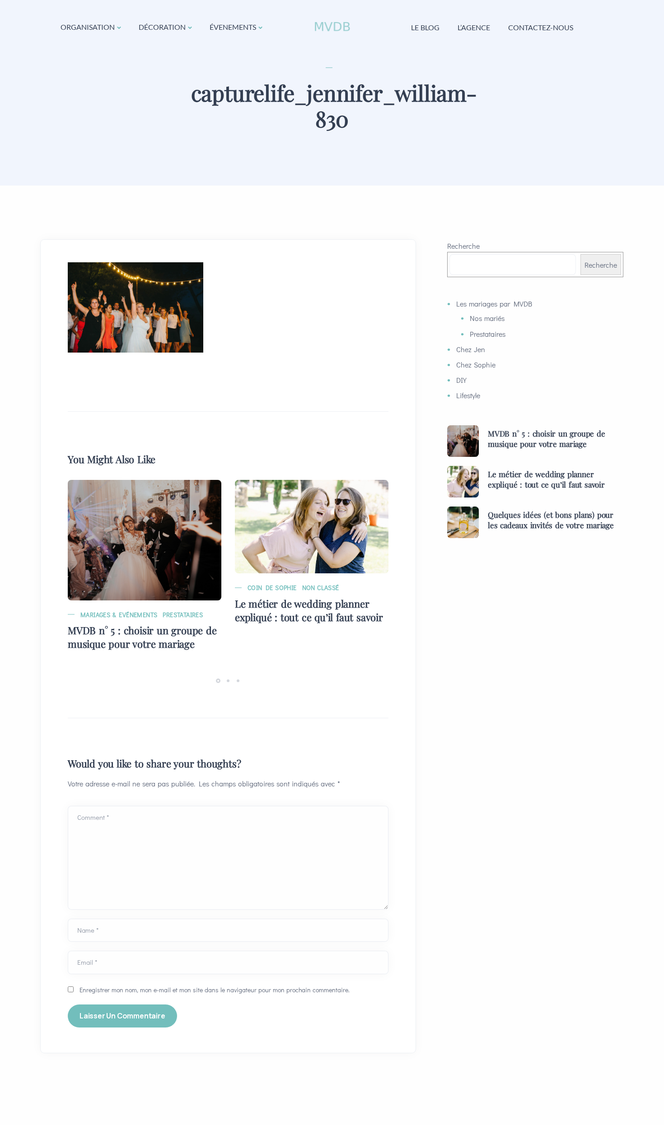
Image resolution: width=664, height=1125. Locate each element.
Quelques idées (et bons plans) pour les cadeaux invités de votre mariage (551, 520)
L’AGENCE (474, 27)
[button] (219, 680)
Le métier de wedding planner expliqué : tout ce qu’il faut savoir (309, 610)
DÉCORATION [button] (162, 27)
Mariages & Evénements (118, 614)
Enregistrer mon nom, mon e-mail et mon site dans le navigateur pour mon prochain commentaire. (214, 990)
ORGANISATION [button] (88, 27)
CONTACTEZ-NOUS (540, 27)
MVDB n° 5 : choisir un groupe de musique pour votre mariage (142, 637)
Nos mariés (487, 318)
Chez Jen (470, 349)
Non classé (320, 587)
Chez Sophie (476, 364)
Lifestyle (468, 395)
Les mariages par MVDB (494, 303)
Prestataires (183, 614)
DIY (461, 380)
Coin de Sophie (272, 587)
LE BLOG (425, 27)
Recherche (463, 246)
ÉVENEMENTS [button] (233, 27)
